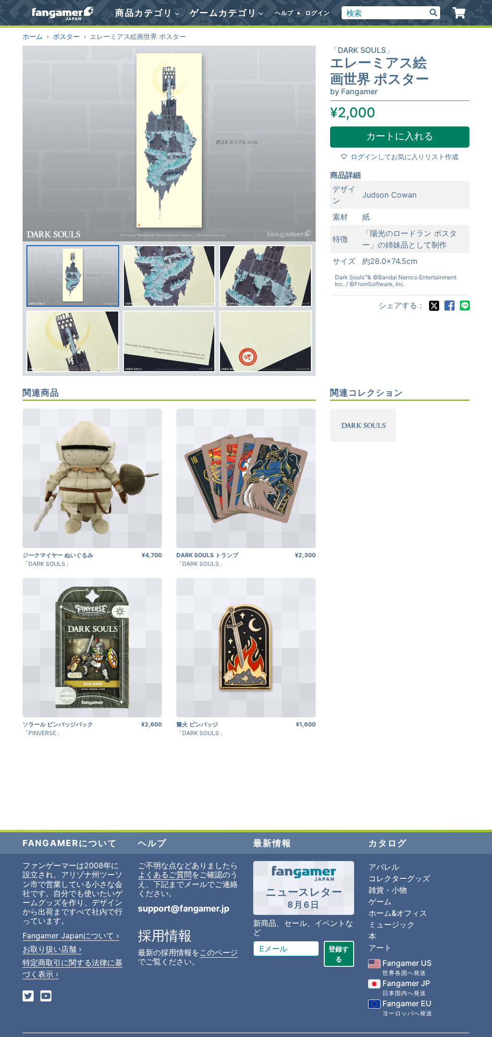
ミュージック (392, 924)
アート (380, 947)
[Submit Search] (433, 12)
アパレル (384, 867)
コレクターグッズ (399, 878)
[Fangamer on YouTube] (45, 996)
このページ (218, 952)
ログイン (317, 12)
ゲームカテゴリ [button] (225, 13)
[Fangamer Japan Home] (63, 12)
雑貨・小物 (388, 890)
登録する (339, 954)
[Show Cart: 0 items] (459, 13)
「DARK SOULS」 (362, 50)
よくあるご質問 (165, 874)
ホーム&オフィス (398, 913)
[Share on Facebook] (449, 306)
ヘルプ (284, 12)
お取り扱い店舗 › (52, 949)
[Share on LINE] (464, 306)
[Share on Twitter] (434, 306)
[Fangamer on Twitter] (28, 996)
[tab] (73, 276)
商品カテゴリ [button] (145, 13)
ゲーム (380, 901)
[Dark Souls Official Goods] (363, 425)
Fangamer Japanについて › (71, 935)
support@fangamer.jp (183, 908)
